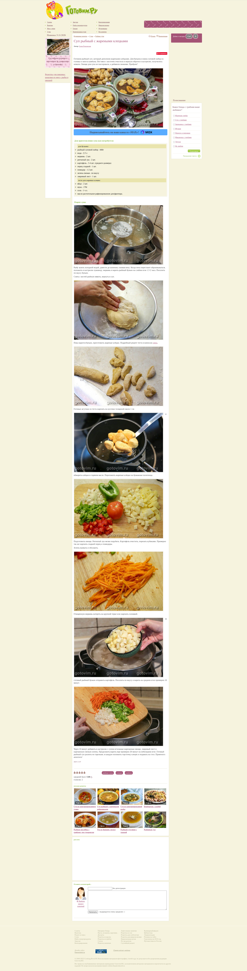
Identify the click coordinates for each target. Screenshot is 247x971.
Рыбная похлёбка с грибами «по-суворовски (84, 831)
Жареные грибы (181, 115)
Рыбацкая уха (150, 829)
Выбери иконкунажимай (81, 903)
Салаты (77, 931)
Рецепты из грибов (104, 939)
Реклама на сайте (150, 937)
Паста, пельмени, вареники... (108, 933)
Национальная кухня (128, 939)
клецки (119, 773)
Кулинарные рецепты (80, 36)
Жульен (178, 128)
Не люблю (179, 146)
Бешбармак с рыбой (152, 806)
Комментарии (163, 36)
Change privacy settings (121, 950)
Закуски (77, 941)
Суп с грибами (181, 120)
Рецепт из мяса (80, 935)
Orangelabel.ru (80, 952)
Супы (91, 36)
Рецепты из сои (126, 933)
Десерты (101, 935)
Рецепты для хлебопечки (130, 935)
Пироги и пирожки (182, 133)
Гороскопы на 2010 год (152, 939)
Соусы (100, 941)
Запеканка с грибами (183, 124)
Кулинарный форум (151, 931)
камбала (129, 773)
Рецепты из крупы (104, 937)
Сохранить (163, 53)
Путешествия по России (152, 941)
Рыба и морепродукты (83, 939)
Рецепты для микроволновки (131, 937)
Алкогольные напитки (129, 931)
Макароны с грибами (183, 137)
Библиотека (148, 933)
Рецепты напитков (104, 943)
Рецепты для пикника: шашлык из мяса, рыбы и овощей (56, 77)
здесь (155, 342)
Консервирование (81, 943)
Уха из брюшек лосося (106, 829)
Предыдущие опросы (190, 156)
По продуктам (126, 941)
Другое (178, 141)
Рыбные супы (108, 773)
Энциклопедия (149, 935)
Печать (153, 36)
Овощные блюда (104, 931)
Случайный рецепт (128, 943)
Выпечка (78, 933)
